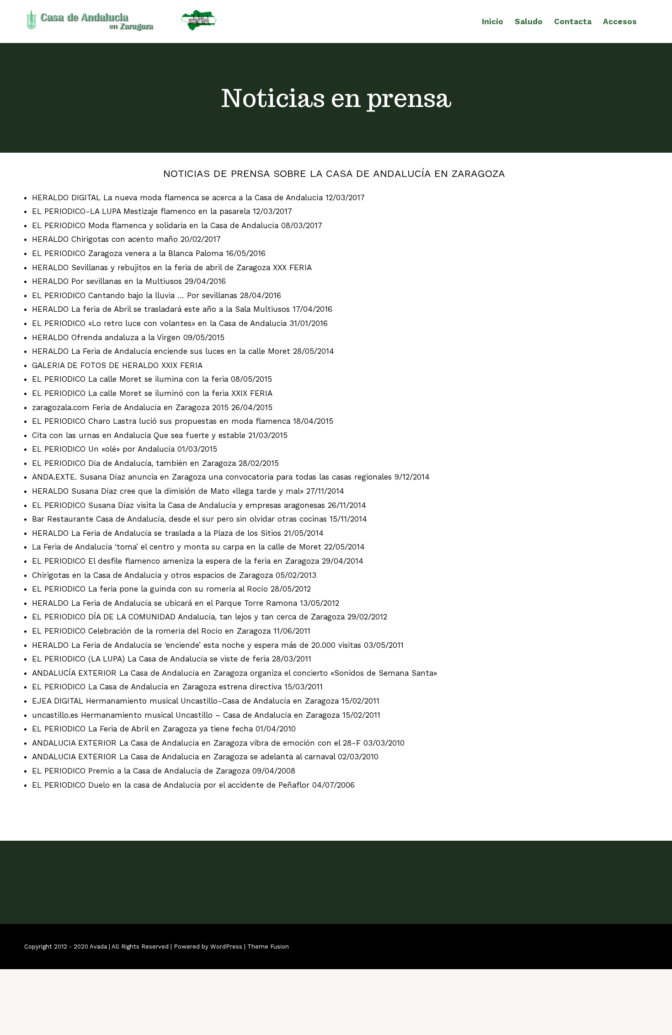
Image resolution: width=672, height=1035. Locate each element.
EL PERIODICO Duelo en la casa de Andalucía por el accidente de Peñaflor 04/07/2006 (193, 785)
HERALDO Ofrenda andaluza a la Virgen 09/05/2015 (128, 337)
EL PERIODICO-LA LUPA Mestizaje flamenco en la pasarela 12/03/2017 (162, 211)
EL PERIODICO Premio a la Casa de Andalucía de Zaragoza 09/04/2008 (163, 770)
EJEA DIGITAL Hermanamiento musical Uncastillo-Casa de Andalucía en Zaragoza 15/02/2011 (205, 700)
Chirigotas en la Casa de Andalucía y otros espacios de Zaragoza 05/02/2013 (174, 575)
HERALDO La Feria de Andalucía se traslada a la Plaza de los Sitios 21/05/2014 (178, 533)
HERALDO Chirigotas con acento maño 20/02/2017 (126, 239)
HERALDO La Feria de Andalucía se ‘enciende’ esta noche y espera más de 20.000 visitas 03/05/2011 (218, 645)
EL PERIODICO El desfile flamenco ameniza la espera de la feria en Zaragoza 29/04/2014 (197, 561)
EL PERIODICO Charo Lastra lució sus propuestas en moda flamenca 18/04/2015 (182, 421)
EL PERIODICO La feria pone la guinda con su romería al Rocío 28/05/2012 (171, 588)
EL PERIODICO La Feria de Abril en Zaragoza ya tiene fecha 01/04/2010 (164, 728)
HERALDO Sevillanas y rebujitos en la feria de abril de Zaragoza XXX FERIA (172, 267)
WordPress (226, 946)
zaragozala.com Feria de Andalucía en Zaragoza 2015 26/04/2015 (152, 407)
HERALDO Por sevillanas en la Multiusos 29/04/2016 (129, 281)
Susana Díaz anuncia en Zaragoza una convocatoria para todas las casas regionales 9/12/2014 (255, 476)
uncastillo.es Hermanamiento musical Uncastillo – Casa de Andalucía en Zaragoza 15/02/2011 (206, 715)
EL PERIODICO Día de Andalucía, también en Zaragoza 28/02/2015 (155, 463)
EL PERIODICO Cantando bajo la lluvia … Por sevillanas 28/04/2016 (156, 295)
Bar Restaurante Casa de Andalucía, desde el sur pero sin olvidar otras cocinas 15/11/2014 (199, 518)
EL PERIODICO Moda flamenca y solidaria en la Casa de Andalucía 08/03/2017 (177, 225)
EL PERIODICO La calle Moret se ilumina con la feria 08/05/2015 (152, 379)
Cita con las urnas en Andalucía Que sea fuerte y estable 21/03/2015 (160, 435)
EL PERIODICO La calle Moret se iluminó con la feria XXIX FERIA (152, 393)
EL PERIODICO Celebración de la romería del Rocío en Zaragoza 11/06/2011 (171, 630)
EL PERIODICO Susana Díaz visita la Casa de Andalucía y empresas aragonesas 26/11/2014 (199, 505)
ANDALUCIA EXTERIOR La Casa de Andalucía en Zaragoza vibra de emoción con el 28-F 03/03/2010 (218, 742)
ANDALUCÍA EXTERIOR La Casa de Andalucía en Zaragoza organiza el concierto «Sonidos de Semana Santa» (234, 673)
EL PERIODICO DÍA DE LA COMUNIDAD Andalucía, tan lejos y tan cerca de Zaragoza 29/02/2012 (209, 616)
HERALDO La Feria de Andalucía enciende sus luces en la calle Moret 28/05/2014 (183, 351)
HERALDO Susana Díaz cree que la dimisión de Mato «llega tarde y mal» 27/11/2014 (188, 491)
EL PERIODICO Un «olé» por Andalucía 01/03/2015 (124, 448)
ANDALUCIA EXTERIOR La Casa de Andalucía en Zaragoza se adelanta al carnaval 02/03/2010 (205, 756)
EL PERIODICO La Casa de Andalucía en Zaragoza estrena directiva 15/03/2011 (177, 686)
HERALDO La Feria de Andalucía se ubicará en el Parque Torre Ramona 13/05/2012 (185, 603)
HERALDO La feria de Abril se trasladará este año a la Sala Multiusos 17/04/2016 (182, 309)
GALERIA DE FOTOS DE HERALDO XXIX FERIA (117, 365)
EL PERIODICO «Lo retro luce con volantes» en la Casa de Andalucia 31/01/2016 (180, 323)
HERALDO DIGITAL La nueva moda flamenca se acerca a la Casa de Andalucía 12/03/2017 (198, 197)
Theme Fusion (268, 946)
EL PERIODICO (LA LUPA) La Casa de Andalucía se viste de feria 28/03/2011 (171, 658)
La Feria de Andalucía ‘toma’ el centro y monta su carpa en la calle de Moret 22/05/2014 (198, 546)
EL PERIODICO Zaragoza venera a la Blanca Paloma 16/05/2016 (149, 253)
